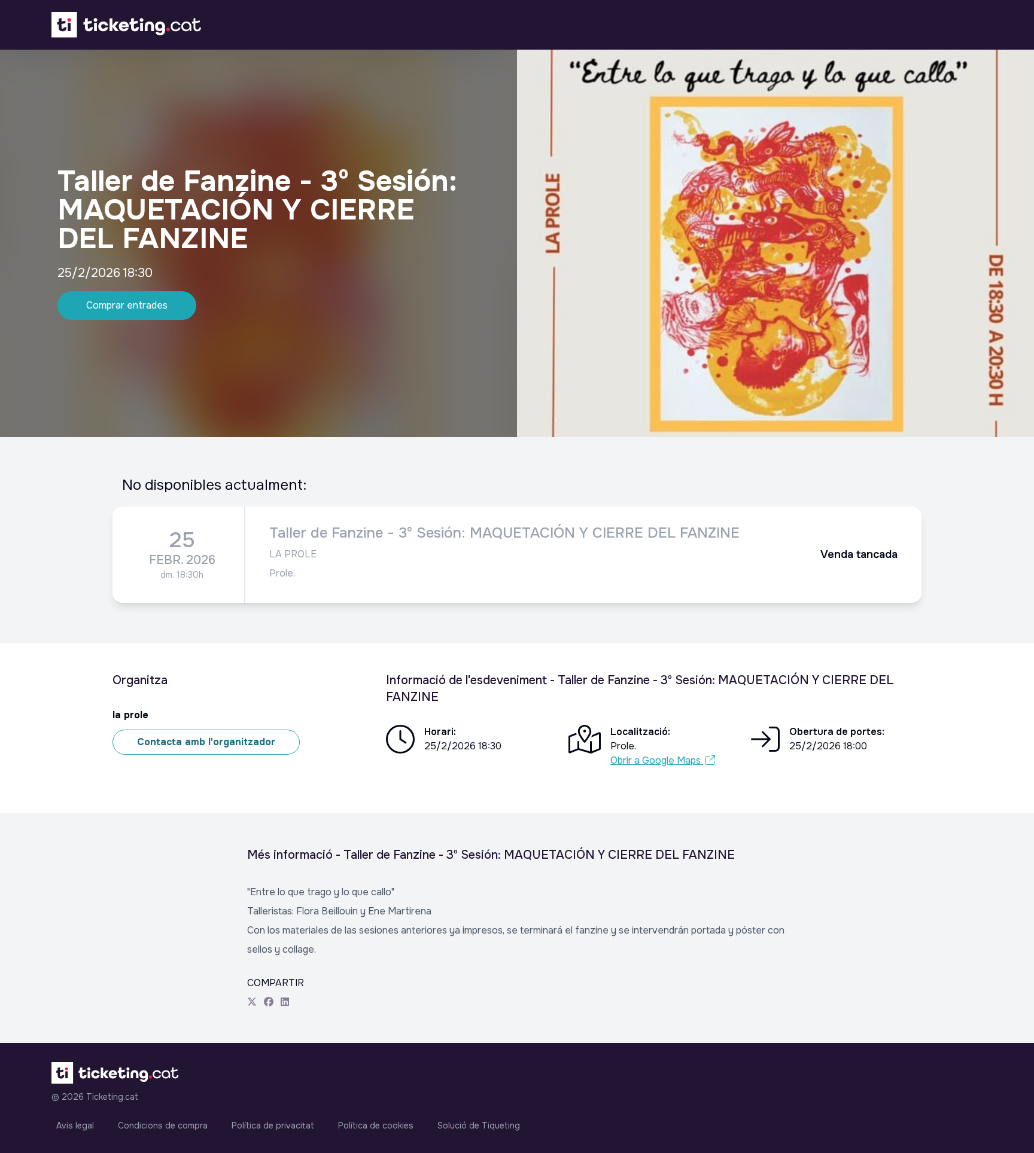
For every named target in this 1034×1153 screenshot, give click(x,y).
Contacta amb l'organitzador (206, 742)
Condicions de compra (163, 1125)
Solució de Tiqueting (478, 1125)
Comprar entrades (127, 305)
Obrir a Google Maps (655, 760)
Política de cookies (375, 1125)
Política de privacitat (273, 1125)
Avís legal (75, 1125)
